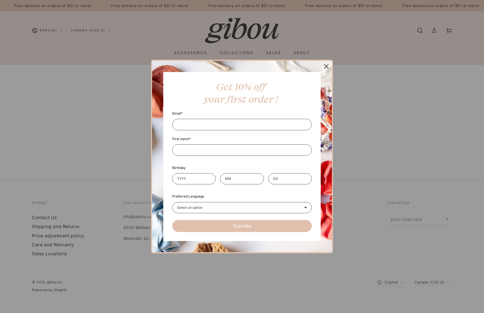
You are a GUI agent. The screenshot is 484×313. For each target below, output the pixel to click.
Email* (177, 113)
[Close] (326, 66)
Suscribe (242, 226)
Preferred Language (188, 196)
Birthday (179, 168)
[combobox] (242, 207)
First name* (181, 139)
